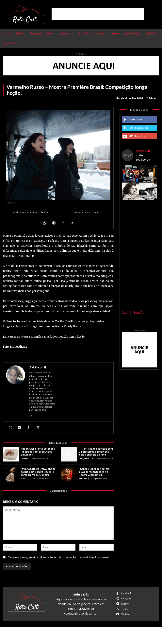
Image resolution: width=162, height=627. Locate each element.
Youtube (125, 614)
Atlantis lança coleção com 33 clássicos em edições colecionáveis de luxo (96, 451)
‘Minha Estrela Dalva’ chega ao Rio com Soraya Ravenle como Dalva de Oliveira (38, 471)
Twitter (125, 609)
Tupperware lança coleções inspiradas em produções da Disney (38, 451)
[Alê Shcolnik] (15, 391)
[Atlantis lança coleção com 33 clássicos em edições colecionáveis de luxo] (69, 454)
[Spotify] (117, 603)
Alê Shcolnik (38, 367)
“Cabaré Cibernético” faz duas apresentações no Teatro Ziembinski (94, 471)
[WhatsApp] (45, 223)
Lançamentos (86, 459)
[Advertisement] (98, 14)
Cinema (24, 459)
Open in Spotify (132, 312)
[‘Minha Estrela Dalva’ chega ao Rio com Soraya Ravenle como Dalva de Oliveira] (11, 474)
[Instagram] (31, 415)
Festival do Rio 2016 (129, 98)
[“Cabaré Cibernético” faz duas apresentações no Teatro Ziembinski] (69, 474)
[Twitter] (72, 223)
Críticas (151, 98)
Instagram (126, 598)
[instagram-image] (130, 174)
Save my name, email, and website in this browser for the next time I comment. (59, 557)
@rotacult (143, 151)
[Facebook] (63, 223)
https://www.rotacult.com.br (42, 372)
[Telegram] (54, 223)
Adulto (24, 479)
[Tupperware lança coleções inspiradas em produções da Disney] (11, 454)
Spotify (125, 603)
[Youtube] (117, 614)
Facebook (126, 593)
